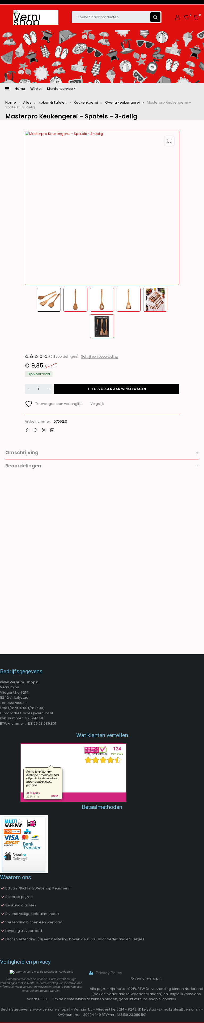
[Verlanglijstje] (186, 17)
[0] (196, 17)
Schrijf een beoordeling (99, 356)
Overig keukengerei (122, 102)
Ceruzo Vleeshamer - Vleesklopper (184, 586)
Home (10, 102)
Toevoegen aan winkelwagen (119, 389)
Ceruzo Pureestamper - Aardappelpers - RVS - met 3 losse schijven (61, 588)
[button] (169, 141)
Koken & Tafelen (53, 102)
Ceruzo (50, 616)
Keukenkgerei (86, 102)
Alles (27, 102)
